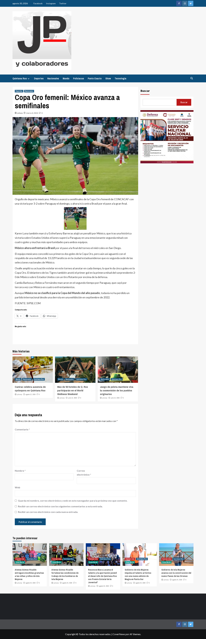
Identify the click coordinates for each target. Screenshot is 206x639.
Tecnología (120, 78)
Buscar (145, 91)
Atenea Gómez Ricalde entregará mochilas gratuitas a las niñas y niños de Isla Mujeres (29, 574)
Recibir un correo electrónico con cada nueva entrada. (48, 511)
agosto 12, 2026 (31, 394)
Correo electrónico (84, 472)
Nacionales (53, 78)
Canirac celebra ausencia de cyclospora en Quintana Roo (30, 388)
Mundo (66, 78)
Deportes (39, 78)
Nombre (20, 470)
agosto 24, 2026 (31, 583)
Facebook (38, 3)
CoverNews (119, 634)
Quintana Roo (20, 78)
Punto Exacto (95, 78)
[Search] (191, 78)
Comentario (22, 429)
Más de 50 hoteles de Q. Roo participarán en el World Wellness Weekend (72, 390)
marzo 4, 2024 (32, 113)
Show (108, 78)
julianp (20, 113)
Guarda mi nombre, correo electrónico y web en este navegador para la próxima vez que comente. (72, 500)
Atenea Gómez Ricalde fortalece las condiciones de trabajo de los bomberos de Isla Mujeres (64, 574)
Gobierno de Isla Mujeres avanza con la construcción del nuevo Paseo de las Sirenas (176, 573)
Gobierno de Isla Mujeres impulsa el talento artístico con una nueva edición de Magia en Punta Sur (138, 574)
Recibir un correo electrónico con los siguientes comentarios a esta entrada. (60, 506)
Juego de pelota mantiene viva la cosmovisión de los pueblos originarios (116, 390)
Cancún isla (20, 559)
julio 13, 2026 (72, 398)
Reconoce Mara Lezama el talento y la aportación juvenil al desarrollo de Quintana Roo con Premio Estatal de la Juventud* (102, 576)
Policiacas (78, 78)
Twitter (62, 3)
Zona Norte (20, 562)
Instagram (51, 3)
